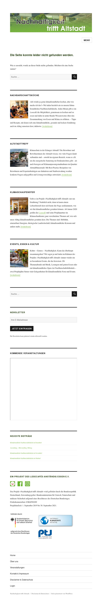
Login (12, 585)
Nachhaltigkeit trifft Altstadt (19, 593)
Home (12, 555)
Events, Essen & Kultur (24, 244)
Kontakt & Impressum (19, 573)
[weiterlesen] (47, 126)
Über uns (14, 561)
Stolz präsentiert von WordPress (62, 593)
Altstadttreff (19, 143)
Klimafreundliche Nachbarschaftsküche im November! (26, 453)
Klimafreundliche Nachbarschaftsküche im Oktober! (25, 458)
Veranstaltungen (17, 567)
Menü (87, 40)
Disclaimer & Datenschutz (21, 579)
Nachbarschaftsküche (24, 95)
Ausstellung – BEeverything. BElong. (21, 448)
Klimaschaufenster (22, 192)
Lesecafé (42, 212)
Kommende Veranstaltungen (27, 353)
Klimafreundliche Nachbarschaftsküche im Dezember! (26, 443)
